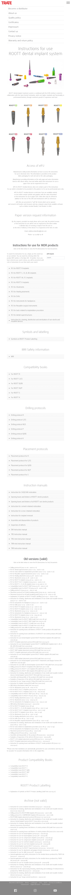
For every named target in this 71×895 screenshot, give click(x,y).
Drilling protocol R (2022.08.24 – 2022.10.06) (23, 733)
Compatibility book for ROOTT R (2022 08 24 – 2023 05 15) (28, 696)
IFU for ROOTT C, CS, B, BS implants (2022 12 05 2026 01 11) (28, 584)
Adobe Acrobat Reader (31, 206)
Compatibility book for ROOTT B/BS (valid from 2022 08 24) (28, 619)
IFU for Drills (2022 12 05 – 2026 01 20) (21, 605)
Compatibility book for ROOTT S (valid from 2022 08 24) (27, 623)
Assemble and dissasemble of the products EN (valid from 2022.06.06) (31, 677)
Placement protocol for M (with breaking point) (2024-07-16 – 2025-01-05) (33, 595)
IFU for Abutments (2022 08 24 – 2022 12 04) (23, 714)
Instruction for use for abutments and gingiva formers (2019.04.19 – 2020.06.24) (34, 850)
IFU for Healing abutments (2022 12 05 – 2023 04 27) (26, 698)
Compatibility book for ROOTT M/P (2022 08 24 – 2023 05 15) (29, 694)
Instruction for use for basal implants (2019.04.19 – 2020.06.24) (29, 834)
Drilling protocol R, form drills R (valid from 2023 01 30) (26, 628)
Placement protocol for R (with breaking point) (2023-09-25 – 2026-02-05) (32, 592)
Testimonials (46, 885)
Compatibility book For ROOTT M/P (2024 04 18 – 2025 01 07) (29, 586)
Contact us (13, 31)
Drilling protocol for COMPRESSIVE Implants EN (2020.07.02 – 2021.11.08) (31, 815)
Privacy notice (14, 36)
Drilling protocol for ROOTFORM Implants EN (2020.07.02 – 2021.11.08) (31, 813)
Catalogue (34, 883)
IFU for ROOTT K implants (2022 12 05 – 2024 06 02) (26, 615)
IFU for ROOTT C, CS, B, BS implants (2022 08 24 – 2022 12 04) (29, 708)
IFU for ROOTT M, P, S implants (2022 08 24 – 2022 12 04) (27, 710)
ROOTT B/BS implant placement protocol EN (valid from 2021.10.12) (30, 659)
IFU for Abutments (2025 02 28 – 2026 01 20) (23, 578)
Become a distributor (18, 8)
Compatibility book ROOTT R (19, 766)
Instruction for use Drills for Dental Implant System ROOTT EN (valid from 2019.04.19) (35, 665)
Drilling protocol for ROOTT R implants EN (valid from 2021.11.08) (29, 667)
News (27, 883)
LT (25, 663)
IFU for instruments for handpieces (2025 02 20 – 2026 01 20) (28, 603)
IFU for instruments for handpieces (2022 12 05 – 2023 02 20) (28, 702)
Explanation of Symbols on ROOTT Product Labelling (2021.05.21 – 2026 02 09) (33, 597)
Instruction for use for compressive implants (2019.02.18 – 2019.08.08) (31, 840)
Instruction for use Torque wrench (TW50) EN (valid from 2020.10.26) (31, 681)
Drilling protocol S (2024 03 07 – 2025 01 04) (23, 590)
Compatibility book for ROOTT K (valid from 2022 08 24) (27, 626)
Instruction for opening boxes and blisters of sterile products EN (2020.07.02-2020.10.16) (36, 832)
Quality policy (14, 17)
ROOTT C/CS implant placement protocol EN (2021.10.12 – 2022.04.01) (31, 739)
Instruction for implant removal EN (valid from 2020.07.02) (27, 683)
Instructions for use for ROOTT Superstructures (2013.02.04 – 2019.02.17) (31, 848)
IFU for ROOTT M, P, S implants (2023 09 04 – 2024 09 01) (27, 690)
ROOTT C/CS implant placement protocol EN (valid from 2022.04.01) (30, 648)
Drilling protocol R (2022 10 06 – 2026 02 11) (23, 568)
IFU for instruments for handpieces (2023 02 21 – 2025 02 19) (28, 613)
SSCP (45, 883)
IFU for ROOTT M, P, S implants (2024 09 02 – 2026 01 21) (27, 582)
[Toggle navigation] (68, 3)
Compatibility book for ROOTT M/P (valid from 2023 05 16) (28, 621)
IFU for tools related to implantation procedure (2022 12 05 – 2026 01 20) (32, 572)
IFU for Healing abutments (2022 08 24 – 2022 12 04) (26, 717)
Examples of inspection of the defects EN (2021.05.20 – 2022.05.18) (30, 737)
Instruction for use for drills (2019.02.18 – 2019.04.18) (26, 852)
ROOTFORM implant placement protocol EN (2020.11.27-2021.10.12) (30, 817)
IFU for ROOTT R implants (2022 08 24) (22, 706)
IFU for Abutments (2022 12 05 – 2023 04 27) (23, 700)
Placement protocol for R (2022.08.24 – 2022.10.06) (25, 731)
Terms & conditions (55, 883)
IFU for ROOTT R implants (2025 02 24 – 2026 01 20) (26, 607)
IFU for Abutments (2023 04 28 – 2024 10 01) (23, 688)
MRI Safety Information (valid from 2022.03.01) (24, 685)
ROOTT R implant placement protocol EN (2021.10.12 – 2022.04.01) (30, 741)
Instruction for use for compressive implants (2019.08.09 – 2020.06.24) (31, 838)
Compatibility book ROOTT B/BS (20, 770)
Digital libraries (35, 885)
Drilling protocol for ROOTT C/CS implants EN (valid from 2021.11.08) (30, 669)
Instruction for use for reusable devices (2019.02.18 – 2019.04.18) (29, 863)
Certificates (13, 22)
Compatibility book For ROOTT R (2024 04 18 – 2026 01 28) (28, 588)
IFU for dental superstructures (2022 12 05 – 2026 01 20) (27, 570)
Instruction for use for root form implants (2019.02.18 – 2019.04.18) (30, 844)
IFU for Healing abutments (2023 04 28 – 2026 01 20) (26, 576)
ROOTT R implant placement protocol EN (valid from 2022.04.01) (29, 642)
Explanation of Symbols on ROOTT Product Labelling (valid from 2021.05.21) (33, 792)
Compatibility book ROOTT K (19, 776)
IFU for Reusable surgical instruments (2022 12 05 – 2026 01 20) (29, 574)
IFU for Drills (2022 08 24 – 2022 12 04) (22, 719)
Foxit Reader (42, 206)
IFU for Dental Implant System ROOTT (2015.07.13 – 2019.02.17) (29, 846)
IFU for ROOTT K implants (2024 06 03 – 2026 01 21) (26, 580)
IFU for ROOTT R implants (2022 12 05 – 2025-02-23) (26, 609)
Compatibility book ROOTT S (18, 774)
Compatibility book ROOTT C (19, 768)
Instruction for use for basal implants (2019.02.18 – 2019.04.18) (28, 836)
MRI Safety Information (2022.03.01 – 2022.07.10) (24, 704)
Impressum (13, 27)
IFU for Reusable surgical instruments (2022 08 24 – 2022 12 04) (29, 721)
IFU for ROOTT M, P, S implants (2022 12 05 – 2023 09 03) (27, 692)
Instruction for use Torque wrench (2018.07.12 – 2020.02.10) (27, 877)
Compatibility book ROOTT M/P (19, 772)
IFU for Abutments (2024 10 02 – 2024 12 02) (23, 617)
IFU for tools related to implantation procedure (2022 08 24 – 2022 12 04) (32, 727)
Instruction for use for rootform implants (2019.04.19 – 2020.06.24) (30, 842)
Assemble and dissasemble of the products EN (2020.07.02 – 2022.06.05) (32, 735)
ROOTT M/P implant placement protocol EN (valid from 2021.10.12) (30, 650)
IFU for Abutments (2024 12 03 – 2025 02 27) (23, 611)
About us (12, 13)
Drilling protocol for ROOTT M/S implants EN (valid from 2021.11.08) (30, 671)
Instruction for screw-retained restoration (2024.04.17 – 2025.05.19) (30, 807)
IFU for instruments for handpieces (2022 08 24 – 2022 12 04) (28, 729)
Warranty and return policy (20, 40)
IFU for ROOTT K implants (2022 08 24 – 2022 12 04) (26, 712)
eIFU (40, 883)
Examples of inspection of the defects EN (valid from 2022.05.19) (30, 679)
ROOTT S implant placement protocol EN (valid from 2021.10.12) (29, 652)
